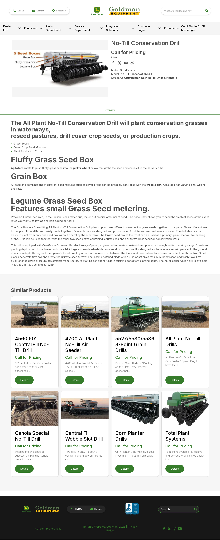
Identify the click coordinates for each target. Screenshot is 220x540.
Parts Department (53, 28)
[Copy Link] (132, 63)
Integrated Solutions (113, 28)
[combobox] (186, 11)
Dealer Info (7, 28)
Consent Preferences (48, 528)
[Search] (195, 509)
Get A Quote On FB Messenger (193, 28)
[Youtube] (180, 528)
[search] (207, 10)
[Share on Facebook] (113, 63)
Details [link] (24, 380)
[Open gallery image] (60, 68)
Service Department (82, 28)
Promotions (171, 28)
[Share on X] (119, 63)
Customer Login (144, 28)
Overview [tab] (110, 110)
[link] (59, 11)
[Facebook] (164, 528)
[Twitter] (169, 528)
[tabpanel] (60, 69)
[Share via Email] (126, 63)
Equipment (31, 28)
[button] (18, 11)
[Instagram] (174, 528)
